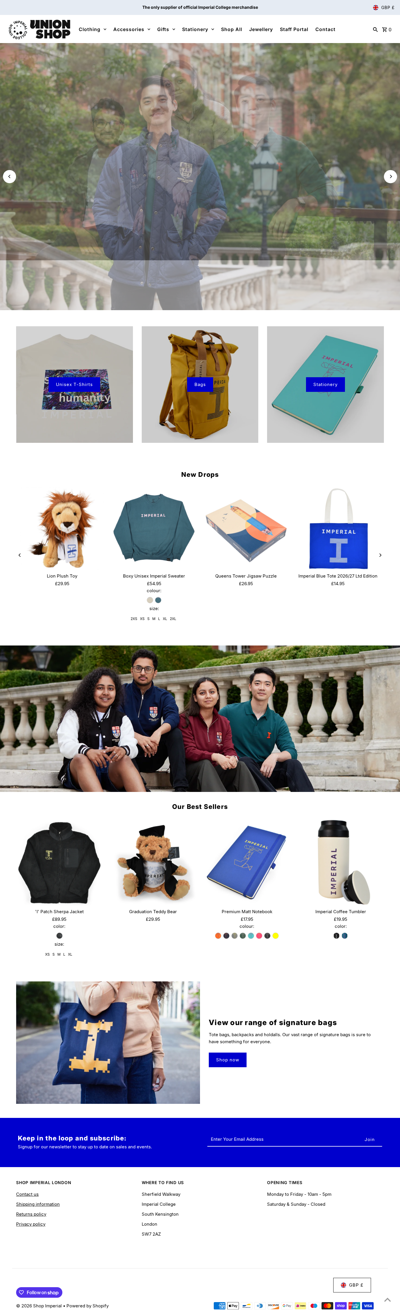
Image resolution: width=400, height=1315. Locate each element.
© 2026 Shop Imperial (39, 1306)
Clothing (89, 29)
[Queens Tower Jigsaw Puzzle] (246, 528)
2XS (134, 618)
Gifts (163, 29)
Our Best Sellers (200, 806)
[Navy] (226, 936)
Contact (325, 29)
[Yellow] (275, 936)
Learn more (200, 186)
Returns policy (31, 1214)
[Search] (375, 29)
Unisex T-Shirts (74, 384)
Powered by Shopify (87, 1306)
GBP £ (388, 7)
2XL (173, 618)
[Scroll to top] (387, 1299)
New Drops (200, 474)
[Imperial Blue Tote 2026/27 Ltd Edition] (338, 528)
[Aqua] (251, 936)
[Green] (243, 936)
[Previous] (9, 176)
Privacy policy (30, 1224)
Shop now (227, 1060)
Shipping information (38, 1204)
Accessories (128, 29)
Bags (200, 384)
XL (165, 618)
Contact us (27, 1194)
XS (142, 618)
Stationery (195, 29)
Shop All (231, 29)
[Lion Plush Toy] (62, 528)
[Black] (59, 936)
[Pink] (259, 936)
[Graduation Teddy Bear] (153, 862)
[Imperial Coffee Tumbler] (341, 862)
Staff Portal (294, 29)
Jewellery (261, 29)
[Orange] (218, 936)
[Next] (390, 176)
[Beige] (150, 600)
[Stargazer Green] (158, 600)
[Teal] (345, 936)
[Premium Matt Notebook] (247, 862)
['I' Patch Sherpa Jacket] (59, 862)
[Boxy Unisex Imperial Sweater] (154, 528)
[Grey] (234, 936)
